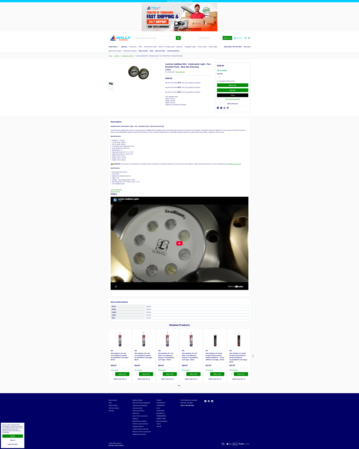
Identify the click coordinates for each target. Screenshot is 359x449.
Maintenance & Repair (140, 421)
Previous (106, 356)
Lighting (124, 47)
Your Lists (247, 47)
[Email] (221, 108)
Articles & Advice (173, 51)
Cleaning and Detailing (140, 405)
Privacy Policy (5, 432)
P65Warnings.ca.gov (234, 164)
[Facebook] (218, 108)
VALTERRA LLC (161, 413)
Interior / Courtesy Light (166, 47)
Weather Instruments (139, 434)
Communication (137, 408)
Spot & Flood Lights (115, 51)
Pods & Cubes (202, 47)
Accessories (132, 47)
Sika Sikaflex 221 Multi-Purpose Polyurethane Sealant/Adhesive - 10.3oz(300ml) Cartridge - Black (238, 357)
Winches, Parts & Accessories (142, 432)
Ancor (158, 408)
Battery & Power (138, 400)
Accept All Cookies (13, 444)
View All (159, 426)
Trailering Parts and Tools (141, 429)
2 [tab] (180, 385)
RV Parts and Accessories (140, 424)
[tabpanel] (120, 356)
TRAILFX (159, 400)
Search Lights (213, 47)
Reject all (12, 440)
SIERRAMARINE (161, 416)
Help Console (143, 51)
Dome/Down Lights (150, 47)
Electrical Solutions (138, 411)
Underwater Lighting (130, 51)
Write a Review (180, 72)
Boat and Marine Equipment (141, 403)
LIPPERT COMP (161, 418)
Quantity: (220, 74)
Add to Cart (227, 38)
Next (253, 356)
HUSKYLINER (160, 411)
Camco (159, 424)
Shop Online (113, 47)
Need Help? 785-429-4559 (233, 47)
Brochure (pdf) (115, 192)
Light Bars (179, 47)
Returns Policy (160, 51)
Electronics (136, 413)
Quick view (120, 338)
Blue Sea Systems (162, 421)
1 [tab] (178, 385)
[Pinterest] (228, 108)
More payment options (232, 99)
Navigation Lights (190, 47)
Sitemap (111, 411)
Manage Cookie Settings (116, 445)
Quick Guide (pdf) (116, 190)
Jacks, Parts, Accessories (140, 416)
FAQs (151, 51)
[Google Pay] (232, 95)
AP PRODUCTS (161, 403)
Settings (12, 436)
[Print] (224, 108)
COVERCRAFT (161, 405)
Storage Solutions (138, 426)
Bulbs (140, 47)
